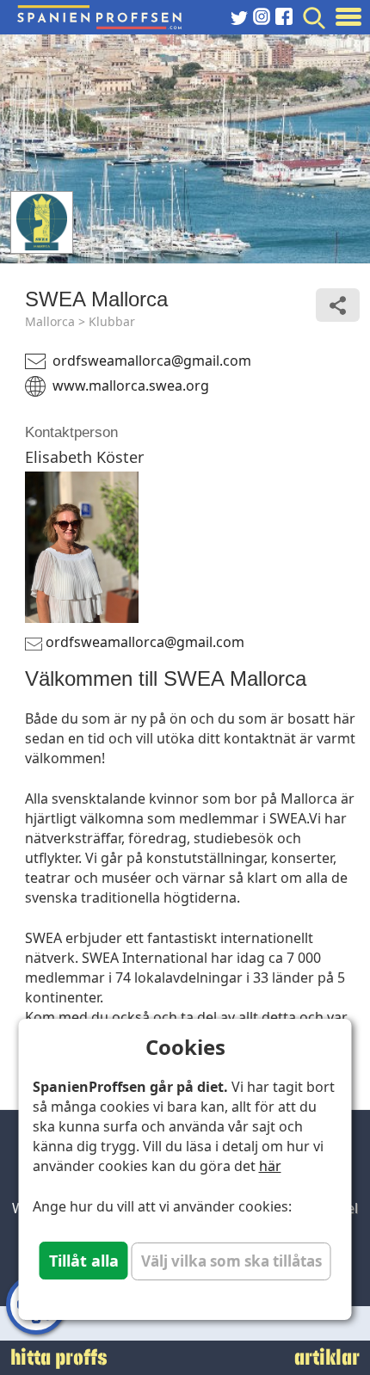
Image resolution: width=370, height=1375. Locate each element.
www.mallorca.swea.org (130, 385)
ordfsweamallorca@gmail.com (151, 360)
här (270, 1165)
